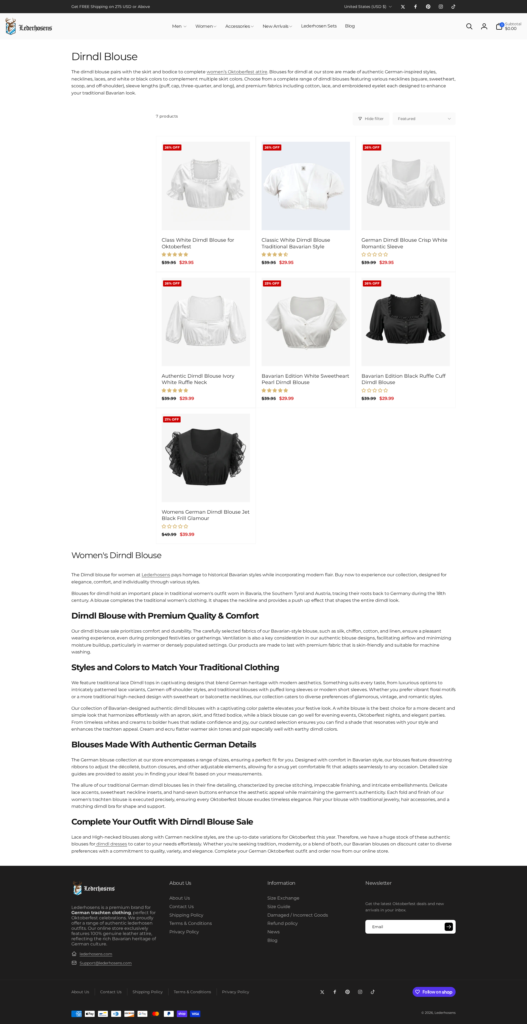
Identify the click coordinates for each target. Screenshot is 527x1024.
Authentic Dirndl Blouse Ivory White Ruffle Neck (198, 379)
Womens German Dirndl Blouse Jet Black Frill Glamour (206, 515)
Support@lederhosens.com (106, 963)
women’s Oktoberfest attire (237, 71)
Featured (406, 118)
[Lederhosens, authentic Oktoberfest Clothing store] (93, 894)
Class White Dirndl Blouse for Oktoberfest (198, 243)
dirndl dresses (111, 844)
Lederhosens (156, 574)
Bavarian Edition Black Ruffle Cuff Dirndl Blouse (403, 379)
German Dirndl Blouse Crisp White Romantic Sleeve (404, 243)
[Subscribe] (449, 927)
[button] (179, 26)
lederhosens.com (96, 953)
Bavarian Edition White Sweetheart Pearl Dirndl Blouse (305, 379)
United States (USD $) (365, 6)
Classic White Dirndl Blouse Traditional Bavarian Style (296, 243)
